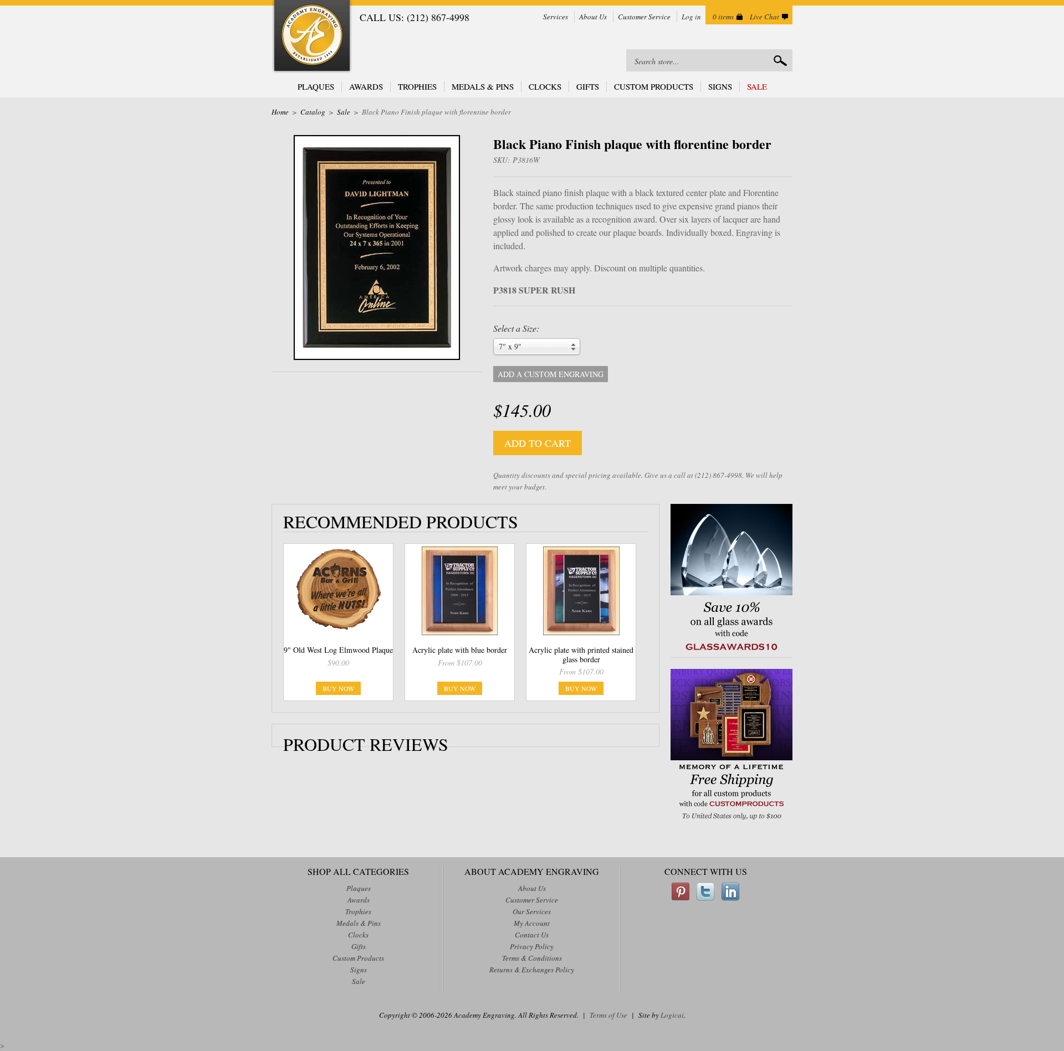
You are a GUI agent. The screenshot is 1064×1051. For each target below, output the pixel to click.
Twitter (705, 891)
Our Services (532, 911)
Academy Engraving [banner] (312, 37)
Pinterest (680, 891)
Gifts (587, 86)
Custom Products (653, 86)
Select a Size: (516, 328)
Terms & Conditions (532, 958)
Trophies (417, 86)
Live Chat (764, 17)
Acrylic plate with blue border (459, 650)
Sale (757, 86)
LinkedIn (730, 891)
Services (555, 17)
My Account (532, 923)
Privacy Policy (532, 946)
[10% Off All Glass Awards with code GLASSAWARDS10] (731, 651)
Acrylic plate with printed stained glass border (581, 654)
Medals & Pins (483, 86)
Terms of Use (608, 1015)
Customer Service (644, 17)
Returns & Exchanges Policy (531, 970)
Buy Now (338, 688)
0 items (723, 17)
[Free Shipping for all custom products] (731, 821)
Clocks (545, 86)
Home (280, 112)
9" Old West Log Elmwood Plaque (338, 650)
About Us (593, 17)
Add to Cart (537, 443)
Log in (691, 17)
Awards (366, 86)
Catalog (312, 112)
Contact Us (532, 935)
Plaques (316, 86)
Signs (720, 86)
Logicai (672, 1015)
